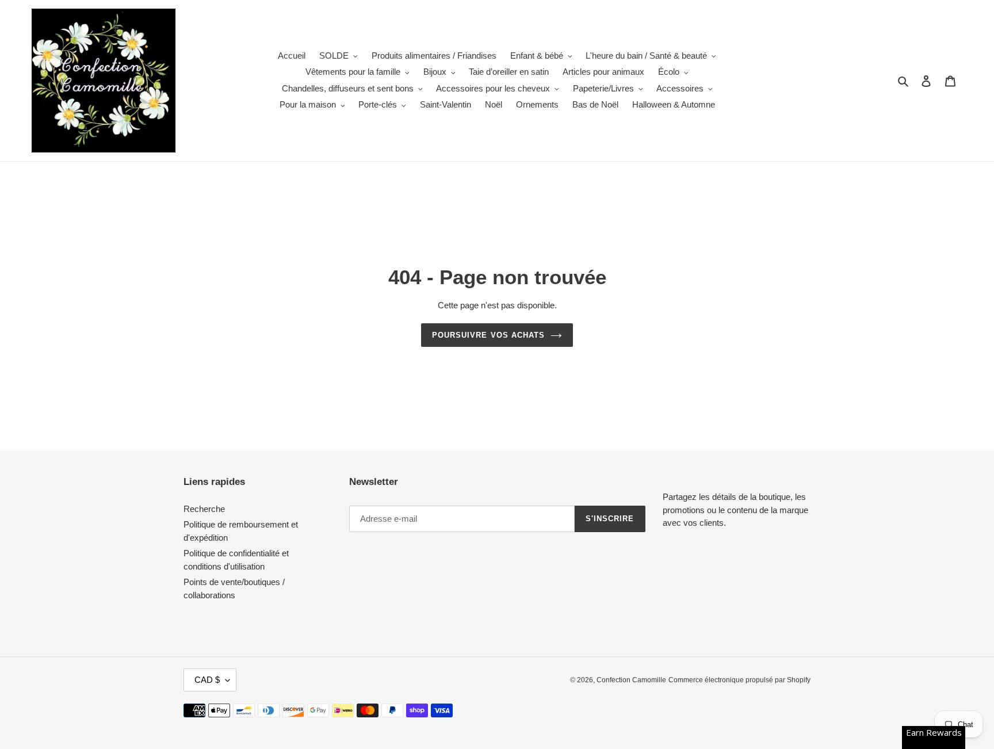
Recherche (204, 509)
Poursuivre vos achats (488, 335)
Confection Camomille (631, 680)
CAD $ (207, 680)
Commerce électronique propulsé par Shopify (739, 680)
